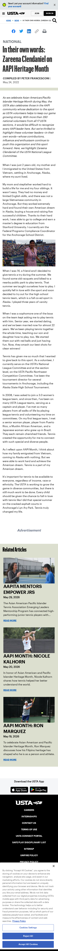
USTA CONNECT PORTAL (29, 836)
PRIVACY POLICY (29, 862)
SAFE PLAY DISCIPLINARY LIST (29, 842)
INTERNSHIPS (29, 816)
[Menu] (3, 13)
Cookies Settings (28, 927)
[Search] (54, 20)
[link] (13, 31)
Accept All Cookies (28, 944)
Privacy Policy (19, 921)
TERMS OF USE (29, 829)
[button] (55, 5)
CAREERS (29, 810)
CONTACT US (29, 823)
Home (8, 20)
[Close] (53, 866)
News (17, 20)
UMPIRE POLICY (29, 855)
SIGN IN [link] (49, 13)
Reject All (28, 936)
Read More (9, 620)
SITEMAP (29, 849)
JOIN (37, 13)
